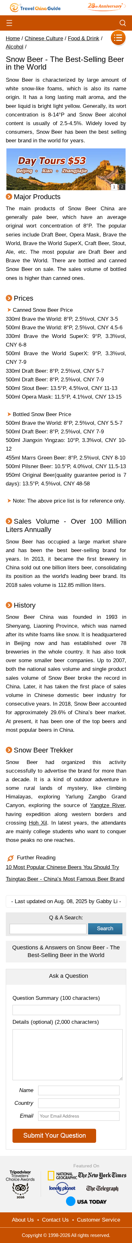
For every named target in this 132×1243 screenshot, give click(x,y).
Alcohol (14, 47)
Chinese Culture (44, 38)
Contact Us (55, 1220)
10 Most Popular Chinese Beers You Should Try (62, 867)
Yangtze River (107, 805)
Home (13, 38)
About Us (23, 1220)
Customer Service (98, 1220)
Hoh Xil (38, 823)
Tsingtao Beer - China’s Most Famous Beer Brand (65, 879)
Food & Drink (83, 38)
